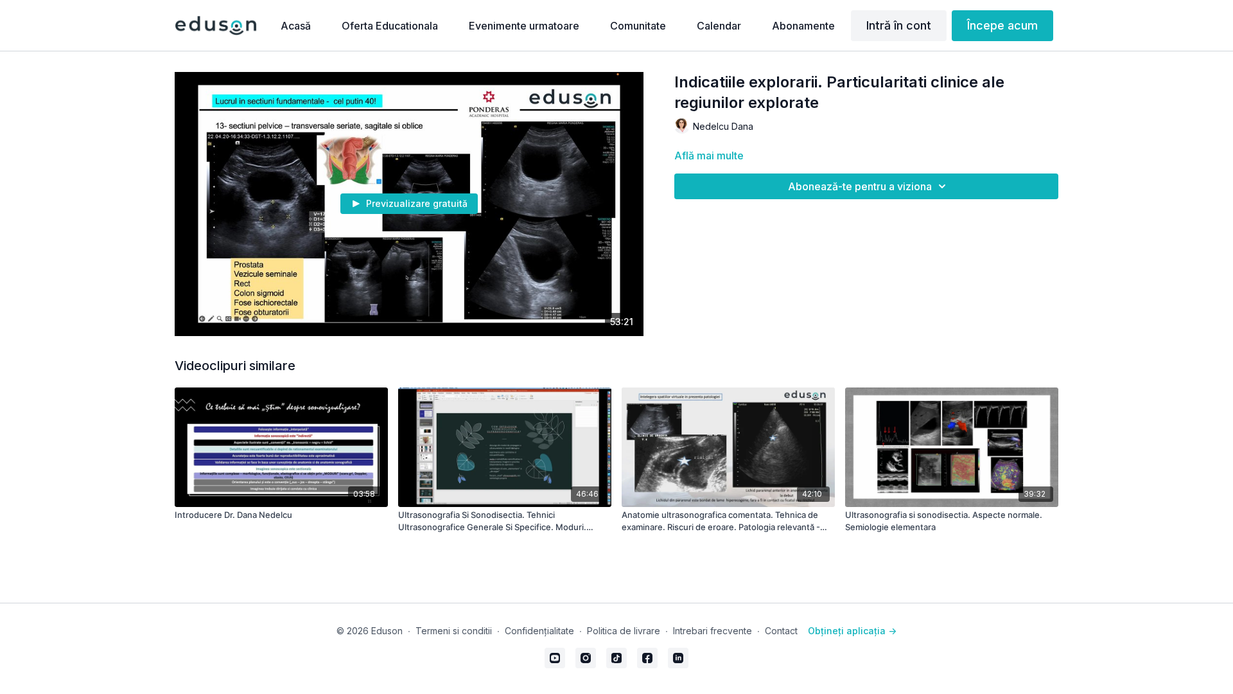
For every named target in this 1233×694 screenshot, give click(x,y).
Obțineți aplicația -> (852, 630)
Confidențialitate (539, 630)
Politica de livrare (623, 630)
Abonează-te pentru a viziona (860, 186)
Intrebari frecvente (712, 630)
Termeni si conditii (453, 630)
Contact (781, 630)
